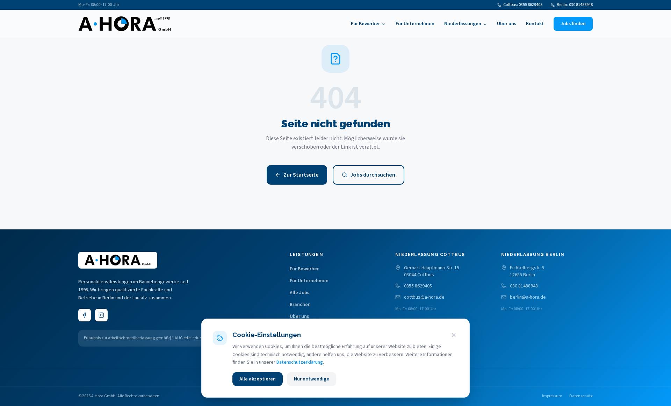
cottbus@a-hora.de (424, 297)
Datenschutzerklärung (299, 362)
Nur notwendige (311, 379)
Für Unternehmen (415, 23)
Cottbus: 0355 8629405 (522, 5)
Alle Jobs (299, 292)
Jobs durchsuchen (372, 175)
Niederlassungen (462, 23)
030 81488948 (524, 286)
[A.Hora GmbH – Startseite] (124, 23)
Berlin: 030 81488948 (575, 5)
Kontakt (535, 23)
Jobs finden (573, 23)
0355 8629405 (418, 286)
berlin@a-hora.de (528, 297)
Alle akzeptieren (257, 379)
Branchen (300, 304)
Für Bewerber (365, 23)
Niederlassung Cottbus (430, 254)
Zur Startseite (301, 175)
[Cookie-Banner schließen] (453, 335)
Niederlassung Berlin (533, 254)
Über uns (506, 23)
